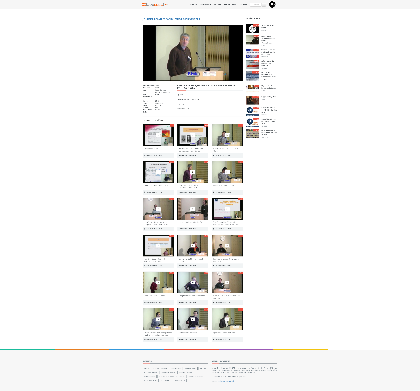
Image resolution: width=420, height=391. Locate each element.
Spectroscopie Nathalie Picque (224, 333)
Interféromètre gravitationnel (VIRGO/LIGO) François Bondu (154, 260)
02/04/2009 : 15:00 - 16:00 (188, 229)
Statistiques (165, 381)
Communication (179, 381)
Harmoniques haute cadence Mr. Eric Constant (226, 297)
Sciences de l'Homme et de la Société (171, 377)
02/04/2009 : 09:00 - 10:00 (153, 155)
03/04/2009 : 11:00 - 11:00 (188, 339)
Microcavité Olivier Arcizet (188, 333)
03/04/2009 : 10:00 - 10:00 (188, 302)
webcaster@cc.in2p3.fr (226, 381)
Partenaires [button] (229, 4)
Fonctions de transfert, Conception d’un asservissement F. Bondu (191, 149)
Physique (203, 368)
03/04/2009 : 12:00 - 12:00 (222, 339)
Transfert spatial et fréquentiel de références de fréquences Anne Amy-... (226, 223)
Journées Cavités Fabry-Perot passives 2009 (171, 19)
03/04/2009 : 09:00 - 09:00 (222, 266)
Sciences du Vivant (150, 381)
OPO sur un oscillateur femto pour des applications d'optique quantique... (158, 334)
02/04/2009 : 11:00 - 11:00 (153, 192)
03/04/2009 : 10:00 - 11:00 (222, 302)
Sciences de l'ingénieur (196, 377)
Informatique (176, 368)
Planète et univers (150, 372)
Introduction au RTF (151, 148)
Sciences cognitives (185, 372)
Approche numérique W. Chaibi (224, 185)
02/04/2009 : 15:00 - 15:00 (153, 229)
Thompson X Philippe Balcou (154, 296)
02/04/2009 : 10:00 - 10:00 (222, 155)
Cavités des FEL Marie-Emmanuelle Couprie (191, 260)
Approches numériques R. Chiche (156, 185)
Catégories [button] (205, 4)
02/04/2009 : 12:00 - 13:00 (222, 192)
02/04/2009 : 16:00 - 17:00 (222, 229)
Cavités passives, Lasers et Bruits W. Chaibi (226, 149)
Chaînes (217, 4)
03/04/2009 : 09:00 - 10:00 (153, 302)
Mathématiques (190, 368)
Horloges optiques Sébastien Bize (191, 222)
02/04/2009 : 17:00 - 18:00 (188, 266)
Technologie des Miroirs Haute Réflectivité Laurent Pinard (189, 186)
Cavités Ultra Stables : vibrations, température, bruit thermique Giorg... (157, 223)
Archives (243, 4)
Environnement (149, 377)
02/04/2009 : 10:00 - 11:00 (188, 155)
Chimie (146, 368)
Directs (193, 4)
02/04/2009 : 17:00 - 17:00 (153, 266)
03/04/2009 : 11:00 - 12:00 (153, 339)
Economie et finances (160, 368)
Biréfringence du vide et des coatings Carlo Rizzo (226, 260)
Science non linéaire (168, 372)
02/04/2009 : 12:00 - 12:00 (188, 192)
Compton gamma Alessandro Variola (192, 296)
